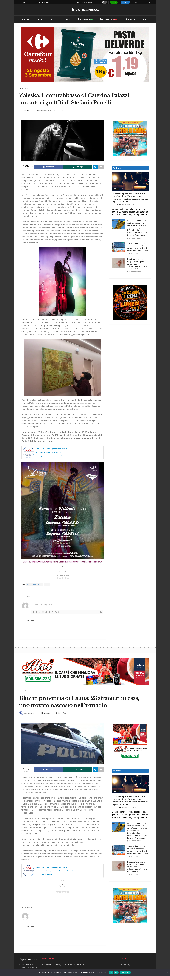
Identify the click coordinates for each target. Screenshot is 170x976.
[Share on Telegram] (95, 167)
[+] (59, 612)
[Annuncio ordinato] (46, 612)
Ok (111, 972)
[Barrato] (43, 612)
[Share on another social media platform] (101, 167)
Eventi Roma (37, 584)
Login (114, 2)
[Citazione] (52, 612)
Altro (145, 19)
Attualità (131, 19)
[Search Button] (149, 2)
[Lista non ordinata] (49, 612)
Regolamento (23, 2)
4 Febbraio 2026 (44, 713)
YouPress (85, 19)
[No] (167, 972)
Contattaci (47, 2)
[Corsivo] (36, 612)
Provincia (53, 19)
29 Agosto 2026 (43, 110)
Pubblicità (39, 2)
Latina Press (29, 964)
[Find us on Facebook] (121, 964)
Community (109, 19)
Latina (39, 19)
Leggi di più (125, 972)
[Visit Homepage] (85, 9)
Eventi (67, 19)
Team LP (29, 110)
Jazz (46, 584)
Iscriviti (125, 2)
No (116, 972)
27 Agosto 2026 (134, 238)
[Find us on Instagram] (129, 964)
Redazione (117, 204)
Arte (28, 584)
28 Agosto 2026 (130, 204)
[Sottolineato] (39, 612)
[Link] (56, 612)
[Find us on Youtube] (125, 964)
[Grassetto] (33, 612)
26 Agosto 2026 (134, 254)
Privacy (32, 2)
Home (26, 19)
